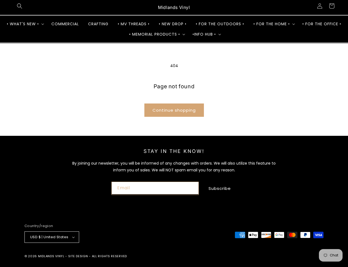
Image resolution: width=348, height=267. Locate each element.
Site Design (78, 256)
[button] (20, 6)
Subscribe (220, 188)
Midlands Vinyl (51, 256)
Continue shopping (174, 110)
